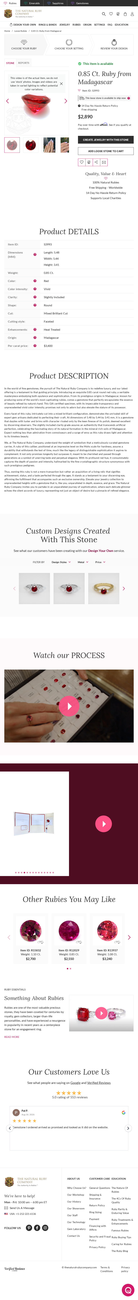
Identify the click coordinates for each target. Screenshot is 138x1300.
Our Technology (76, 1222)
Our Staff (72, 1215)
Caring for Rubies (122, 1244)
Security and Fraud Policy (100, 1238)
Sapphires (57, 3)
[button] (66, 101)
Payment (94, 1219)
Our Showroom (76, 1208)
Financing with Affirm (97, 1227)
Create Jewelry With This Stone (106, 139)
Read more (11, 1036)
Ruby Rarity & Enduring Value (120, 1211)
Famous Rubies (120, 1230)
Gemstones (82, 3)
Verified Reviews (99, 1083)
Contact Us (73, 1235)
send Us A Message (22, 1208)
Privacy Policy (97, 1247)
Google (75, 1083)
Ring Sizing (95, 1212)
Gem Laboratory (76, 1228)
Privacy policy (125, 1269)
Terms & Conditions (106, 1269)
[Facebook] (37, 1228)
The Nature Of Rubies (120, 1189)
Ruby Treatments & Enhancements (122, 1221)
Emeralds (34, 3)
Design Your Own (100, 551)
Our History (74, 1201)
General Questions (99, 1187)
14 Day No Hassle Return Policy (99, 105)
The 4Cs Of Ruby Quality (121, 1200)
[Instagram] (45, 1228)
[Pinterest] (29, 1228)
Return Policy (97, 1205)
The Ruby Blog (120, 1250)
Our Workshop (75, 1194)
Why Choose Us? (76, 1187)
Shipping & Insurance (95, 1196)
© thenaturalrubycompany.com (79, 1267)
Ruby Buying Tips (121, 1237)
